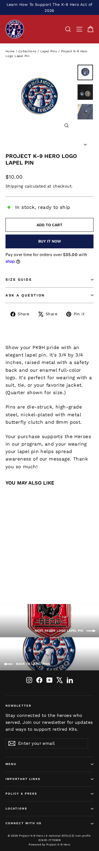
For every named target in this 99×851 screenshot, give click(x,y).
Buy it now (49, 241)
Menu (11, 764)
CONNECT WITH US (24, 823)
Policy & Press (21, 793)
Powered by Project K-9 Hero (49, 844)
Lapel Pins (48, 51)
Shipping (14, 186)
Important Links (23, 779)
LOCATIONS (16, 808)
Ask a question (25, 295)
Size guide (19, 279)
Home (10, 51)
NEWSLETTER (18, 705)
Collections (27, 51)
